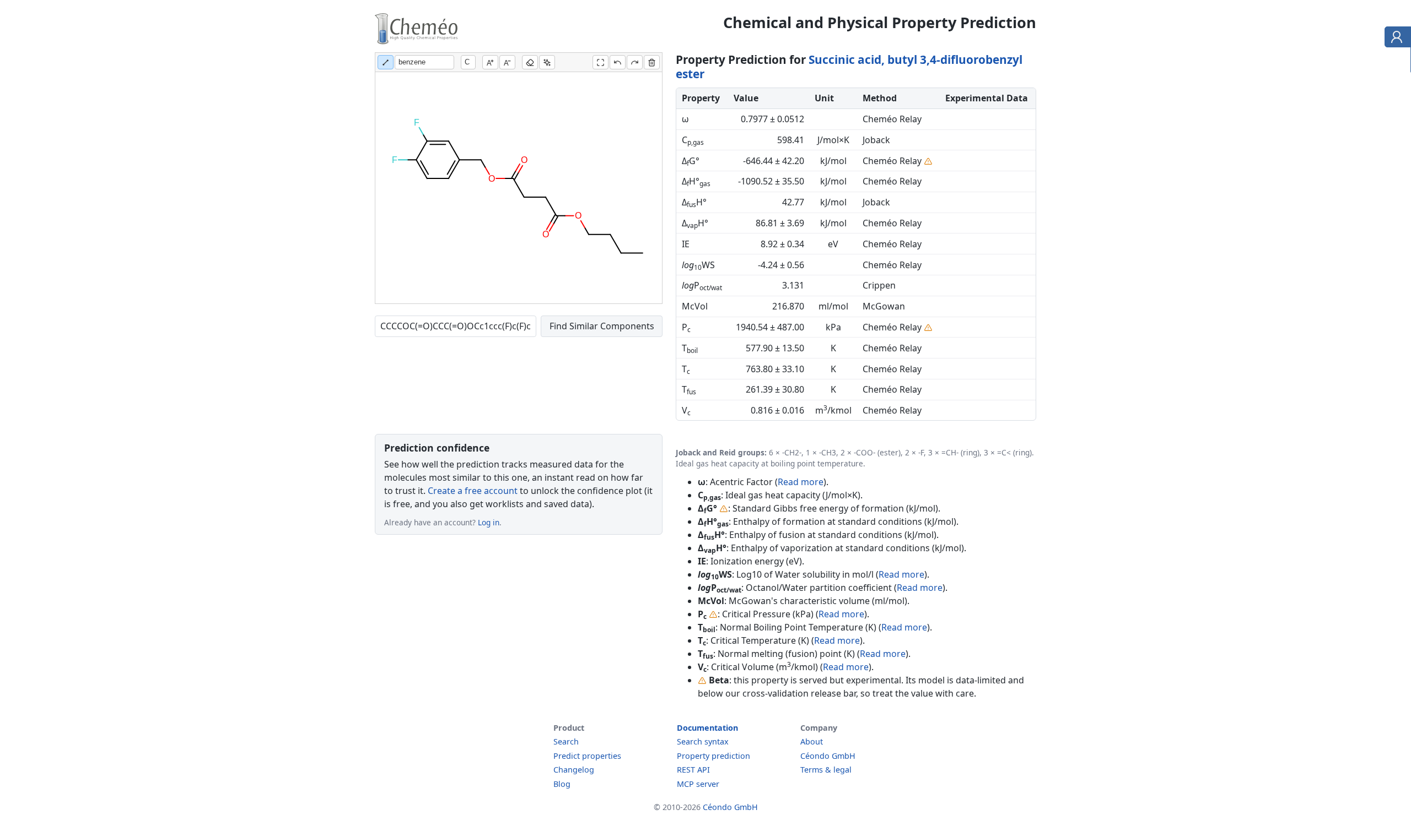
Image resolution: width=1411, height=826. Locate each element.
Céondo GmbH (827, 756)
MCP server (698, 784)
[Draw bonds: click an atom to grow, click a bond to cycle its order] (386, 62)
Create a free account (473, 491)
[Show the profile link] (1395, 38)
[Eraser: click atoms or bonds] (530, 62)
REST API (693, 769)
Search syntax (703, 741)
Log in (488, 522)
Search (566, 741)
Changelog (573, 769)
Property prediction (713, 756)
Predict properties (587, 756)
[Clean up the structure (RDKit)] (547, 62)
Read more (800, 482)
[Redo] (635, 62)
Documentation (707, 727)
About (811, 741)
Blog (561, 784)
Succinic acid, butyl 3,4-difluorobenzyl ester (849, 66)
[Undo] (618, 62)
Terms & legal (826, 769)
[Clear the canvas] (652, 62)
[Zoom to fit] (600, 62)
